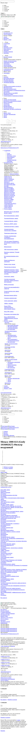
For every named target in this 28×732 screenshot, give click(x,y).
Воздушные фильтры (9, 78)
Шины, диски (7, 113)
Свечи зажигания (8, 66)
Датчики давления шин (10, 114)
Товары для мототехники (10, 61)
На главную (4, 609)
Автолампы (7, 73)
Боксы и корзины (8, 102)
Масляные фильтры (9, 79)
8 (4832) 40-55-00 (5, 665)
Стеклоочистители (8, 69)
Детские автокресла (9, 107)
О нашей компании (5, 612)
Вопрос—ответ (7, 39)
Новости (6, 46)
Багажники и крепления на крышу (12, 101)
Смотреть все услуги (6, 487)
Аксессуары (7, 105)
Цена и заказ (4, 472)
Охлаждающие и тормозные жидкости (13, 95)
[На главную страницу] (8, 426)
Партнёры (6, 53)
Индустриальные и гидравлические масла (14, 90)
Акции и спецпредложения (8, 613)
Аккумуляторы (7, 65)
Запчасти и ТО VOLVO (7, 617)
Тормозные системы (9, 62)
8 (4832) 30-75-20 (5, 656)
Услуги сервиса (7, 34)
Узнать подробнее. (14, 173)
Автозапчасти (7, 70)
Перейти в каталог (12, 699)
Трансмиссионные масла (10, 89)
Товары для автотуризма (10, 99)
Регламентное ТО (8, 33)
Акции (5, 37)
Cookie (18, 720)
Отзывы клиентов (8, 51)
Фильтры (6, 77)
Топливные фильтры (9, 82)
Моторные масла (8, 87)
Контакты (6, 38)
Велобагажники (8, 106)
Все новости (4, 597)
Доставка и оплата (5, 621)
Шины (5, 117)
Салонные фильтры (9, 81)
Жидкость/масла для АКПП (11, 93)
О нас (5, 45)
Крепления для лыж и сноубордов (12, 109)
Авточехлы (6, 103)
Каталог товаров (8, 57)
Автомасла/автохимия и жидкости (12, 86)
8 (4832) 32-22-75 (5, 659)
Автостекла (6, 63)
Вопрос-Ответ (4, 616)
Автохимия (6, 91)
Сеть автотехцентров (6, 392)
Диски (5, 115)
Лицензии (6, 50)
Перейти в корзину (5, 717)
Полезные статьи (8, 47)
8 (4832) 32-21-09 (5, 662)
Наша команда (7, 49)
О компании (7, 43)
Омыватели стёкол (8, 94)
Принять (3, 730)
